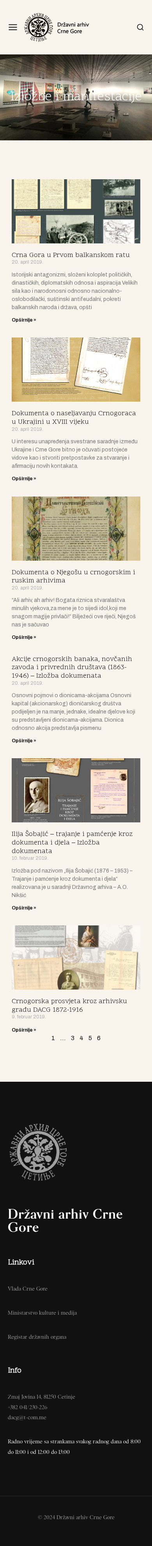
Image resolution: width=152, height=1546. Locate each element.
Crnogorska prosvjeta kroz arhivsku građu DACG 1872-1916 (69, 1006)
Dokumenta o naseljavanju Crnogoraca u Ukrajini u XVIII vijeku (74, 418)
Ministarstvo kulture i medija (42, 1313)
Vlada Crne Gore (28, 1288)
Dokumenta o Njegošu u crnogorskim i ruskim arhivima (73, 577)
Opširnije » (24, 320)
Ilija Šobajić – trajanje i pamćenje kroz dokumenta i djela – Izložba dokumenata (72, 842)
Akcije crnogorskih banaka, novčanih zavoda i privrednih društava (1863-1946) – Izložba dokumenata (72, 667)
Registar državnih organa (37, 1337)
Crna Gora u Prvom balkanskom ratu (71, 255)
